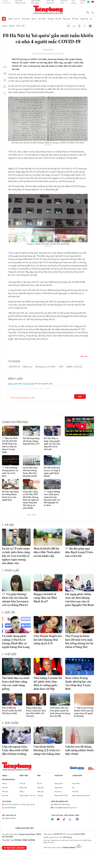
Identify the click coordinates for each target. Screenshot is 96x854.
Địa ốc (34, 19)
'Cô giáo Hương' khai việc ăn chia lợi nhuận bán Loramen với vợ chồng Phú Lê (15, 599)
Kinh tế (17, 19)
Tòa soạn (6, 801)
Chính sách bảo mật (24, 828)
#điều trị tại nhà (74, 366)
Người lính (84, 19)
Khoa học (58, 791)
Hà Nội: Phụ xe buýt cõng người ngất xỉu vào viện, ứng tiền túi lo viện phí (52, 443)
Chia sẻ (4, 73)
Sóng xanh (26, 19)
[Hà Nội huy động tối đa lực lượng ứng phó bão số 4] (31, 431)
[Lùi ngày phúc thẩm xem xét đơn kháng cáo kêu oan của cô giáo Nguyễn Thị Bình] (79, 582)
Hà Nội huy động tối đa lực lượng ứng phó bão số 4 (31, 441)
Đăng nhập (12, 383)
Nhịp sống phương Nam (81, 795)
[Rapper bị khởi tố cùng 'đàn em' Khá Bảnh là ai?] (48, 582)
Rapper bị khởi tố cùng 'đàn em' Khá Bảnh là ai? (45, 597)
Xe (91, 19)
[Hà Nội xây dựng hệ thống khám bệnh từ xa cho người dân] (10, 484)
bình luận (84, 26)
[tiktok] (65, 819)
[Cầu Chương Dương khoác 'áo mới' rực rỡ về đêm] (10, 460)
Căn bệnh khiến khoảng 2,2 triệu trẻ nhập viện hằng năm (47, 750)
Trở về (4, 93)
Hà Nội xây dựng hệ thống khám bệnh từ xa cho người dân (10, 495)
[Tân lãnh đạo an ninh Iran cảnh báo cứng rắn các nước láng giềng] (16, 666)
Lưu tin (4, 80)
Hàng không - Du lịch (27, 795)
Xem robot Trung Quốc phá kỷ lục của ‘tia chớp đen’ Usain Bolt (78, 683)
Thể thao (75, 19)
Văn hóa (5, 791)
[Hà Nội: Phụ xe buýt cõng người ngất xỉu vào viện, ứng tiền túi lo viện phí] (52, 431)
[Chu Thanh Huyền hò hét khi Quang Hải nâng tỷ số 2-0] (48, 624)
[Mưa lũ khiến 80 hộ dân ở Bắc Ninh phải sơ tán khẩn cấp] (48, 537)
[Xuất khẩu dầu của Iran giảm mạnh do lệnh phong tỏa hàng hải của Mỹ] (60, 699)
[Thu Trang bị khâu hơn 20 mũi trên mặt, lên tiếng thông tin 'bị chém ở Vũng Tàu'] (79, 624)
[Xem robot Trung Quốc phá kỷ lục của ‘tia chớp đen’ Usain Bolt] (79, 666)
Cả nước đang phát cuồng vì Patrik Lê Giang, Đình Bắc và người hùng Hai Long (16, 641)
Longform (77, 775)
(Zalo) (68, 804)
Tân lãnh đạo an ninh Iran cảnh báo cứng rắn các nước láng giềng (15, 683)
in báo (79, 26)
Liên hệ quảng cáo (59, 801)
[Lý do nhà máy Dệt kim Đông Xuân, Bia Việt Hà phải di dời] (31, 460)
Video (4, 775)
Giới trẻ (58, 19)
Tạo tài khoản (28, 383)
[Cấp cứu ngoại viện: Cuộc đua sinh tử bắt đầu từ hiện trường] (16, 735)
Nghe (4, 67)
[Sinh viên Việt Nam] (77, 768)
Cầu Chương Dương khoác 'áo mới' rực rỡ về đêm (10, 471)
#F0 (61, 366)
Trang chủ (4, 19)
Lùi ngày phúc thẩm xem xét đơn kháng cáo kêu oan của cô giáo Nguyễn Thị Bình (79, 599)
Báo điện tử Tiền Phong (48, 10)
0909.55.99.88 (59, 804)
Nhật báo (24, 775)
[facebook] (88, 2)
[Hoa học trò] (91, 768)
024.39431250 (10, 808)
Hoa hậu (75, 791)
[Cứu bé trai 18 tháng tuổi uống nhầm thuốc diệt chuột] (79, 735)
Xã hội (10, 19)
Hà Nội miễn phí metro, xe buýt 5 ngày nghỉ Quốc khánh (52, 471)
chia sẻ (68, 26)
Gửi (80, 396)
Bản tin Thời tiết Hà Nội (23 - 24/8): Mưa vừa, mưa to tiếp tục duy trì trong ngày (10, 445)
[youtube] (92, 2)
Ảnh (39, 775)
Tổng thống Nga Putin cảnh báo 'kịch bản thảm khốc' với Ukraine (36, 711)
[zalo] (71, 819)
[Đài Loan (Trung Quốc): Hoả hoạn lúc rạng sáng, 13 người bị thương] (84, 699)
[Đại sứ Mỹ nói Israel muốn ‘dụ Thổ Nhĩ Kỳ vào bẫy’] (12, 699)
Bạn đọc (5, 795)
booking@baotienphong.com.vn (65, 808)
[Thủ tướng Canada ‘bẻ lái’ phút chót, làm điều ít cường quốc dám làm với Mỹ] (48, 666)
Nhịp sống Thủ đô (13, 26)
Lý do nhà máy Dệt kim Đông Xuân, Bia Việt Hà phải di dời (30, 471)
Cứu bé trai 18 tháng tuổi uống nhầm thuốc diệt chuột (79, 750)
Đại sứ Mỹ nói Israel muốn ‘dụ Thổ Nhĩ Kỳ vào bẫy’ (12, 710)
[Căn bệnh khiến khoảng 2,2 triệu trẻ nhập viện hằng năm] (48, 735)
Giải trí (10, 612)
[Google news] (78, 819)
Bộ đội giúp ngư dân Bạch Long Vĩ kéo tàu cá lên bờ (79, 552)
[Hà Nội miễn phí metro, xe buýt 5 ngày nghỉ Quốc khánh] (52, 460)
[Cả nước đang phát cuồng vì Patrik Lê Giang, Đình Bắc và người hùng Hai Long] (16, 624)
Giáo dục (40, 791)
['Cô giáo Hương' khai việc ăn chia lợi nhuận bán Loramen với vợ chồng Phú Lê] (16, 582)
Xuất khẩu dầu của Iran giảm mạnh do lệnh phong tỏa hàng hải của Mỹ (60, 711)
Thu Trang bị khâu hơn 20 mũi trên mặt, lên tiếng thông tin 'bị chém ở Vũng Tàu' (79, 641)
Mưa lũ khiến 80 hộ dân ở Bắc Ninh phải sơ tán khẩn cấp (47, 552)
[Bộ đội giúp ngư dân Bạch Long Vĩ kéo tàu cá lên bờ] (79, 537)
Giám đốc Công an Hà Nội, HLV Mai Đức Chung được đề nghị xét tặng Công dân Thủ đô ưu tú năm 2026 (31, 499)
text (74, 26)
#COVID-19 (14, 366)
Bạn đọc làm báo (16, 848)
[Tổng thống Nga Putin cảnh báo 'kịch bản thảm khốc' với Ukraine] (36, 699)
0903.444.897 (10, 818)
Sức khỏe (42, 19)
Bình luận (4, 86)
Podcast (59, 775)
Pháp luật (66, 19)
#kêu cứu (27, 366)
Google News (90, 26)
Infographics (8, 779)
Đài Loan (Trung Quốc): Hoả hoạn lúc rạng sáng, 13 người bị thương (84, 711)
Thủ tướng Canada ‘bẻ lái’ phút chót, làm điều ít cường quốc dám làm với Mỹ (48, 683)
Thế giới (50, 19)
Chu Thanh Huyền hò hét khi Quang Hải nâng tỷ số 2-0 (48, 639)
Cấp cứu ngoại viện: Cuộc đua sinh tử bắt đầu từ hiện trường (15, 750)
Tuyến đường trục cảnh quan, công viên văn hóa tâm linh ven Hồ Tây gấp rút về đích (52, 498)
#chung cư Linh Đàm (46, 366)
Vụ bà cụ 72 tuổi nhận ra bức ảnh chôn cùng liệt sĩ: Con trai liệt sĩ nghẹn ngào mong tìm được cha (16, 556)
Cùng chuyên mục (15, 422)
